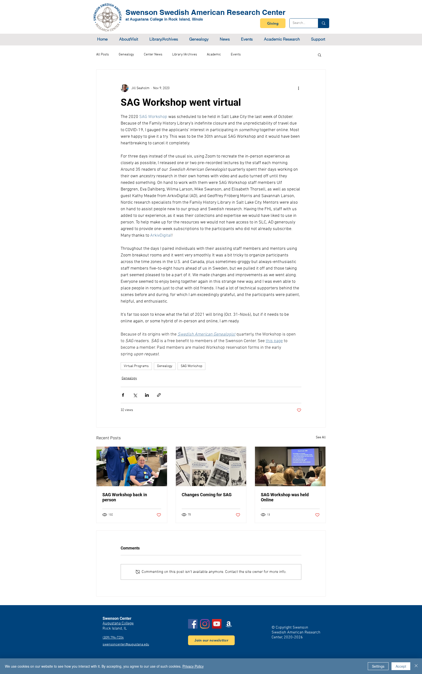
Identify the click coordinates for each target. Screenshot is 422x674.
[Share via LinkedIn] (147, 395)
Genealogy (126, 55)
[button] (128, 39)
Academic (214, 55)
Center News (153, 55)
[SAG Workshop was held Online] (290, 466)
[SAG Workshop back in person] (131, 466)
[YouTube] (217, 624)
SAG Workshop (191, 366)
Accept (401, 666)
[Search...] (323, 23)
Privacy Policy (193, 666)
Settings (378, 666)
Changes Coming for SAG (207, 494)
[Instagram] (205, 624)
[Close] (416, 666)
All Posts (102, 55)
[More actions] (298, 88)
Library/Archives (184, 55)
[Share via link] (159, 395)
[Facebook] (193, 624)
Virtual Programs (136, 366)
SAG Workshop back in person (124, 497)
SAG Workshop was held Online (285, 497)
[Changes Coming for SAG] (211, 466)
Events (236, 55)
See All (321, 437)
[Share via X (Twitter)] (135, 395)
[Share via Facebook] (123, 395)
